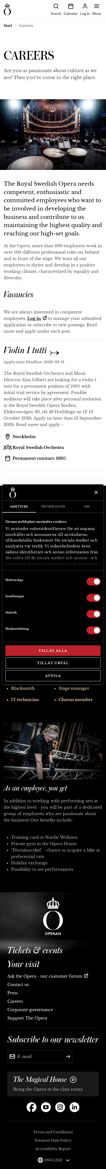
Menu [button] (96, 14)
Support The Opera (27, 1018)
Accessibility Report (53, 1149)
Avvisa (53, 676)
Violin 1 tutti (26, 350)
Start (8, 25)
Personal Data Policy (53, 1140)
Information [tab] (53, 506)
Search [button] (56, 14)
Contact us (18, 984)
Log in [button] (85, 14)
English (53, 1160)
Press (12, 992)
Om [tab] (87, 506)
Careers (15, 1001)
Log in (34, 318)
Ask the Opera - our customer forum (44, 976)
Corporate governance (30, 1009)
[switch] (94, 597)
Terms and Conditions (53, 1132)
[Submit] (68, 1056)
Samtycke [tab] (19, 506)
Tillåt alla (52, 650)
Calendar (71, 14)
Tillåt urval (53, 663)
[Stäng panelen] (95, 492)
